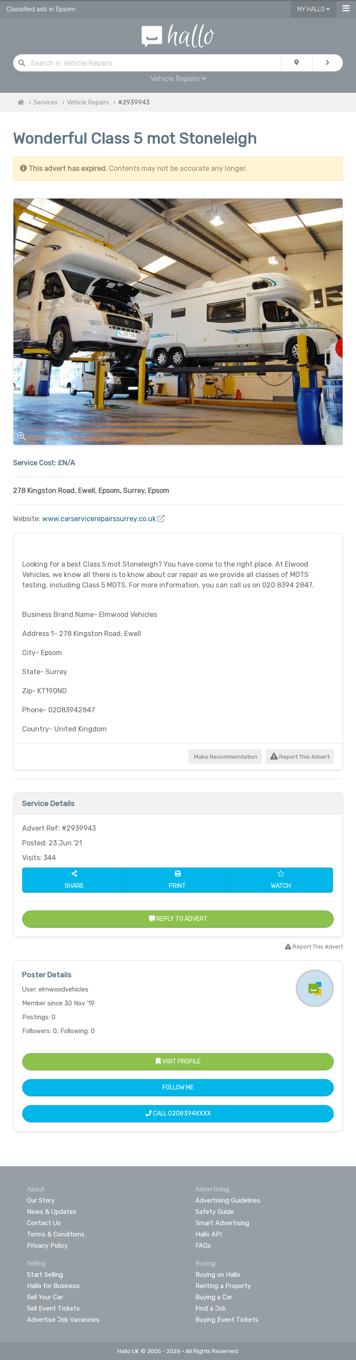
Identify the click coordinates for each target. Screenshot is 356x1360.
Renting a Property (223, 1286)
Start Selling (45, 1274)
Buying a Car (213, 1297)
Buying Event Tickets (226, 1320)
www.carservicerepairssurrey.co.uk (99, 519)
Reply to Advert (181, 919)
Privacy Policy (47, 1245)
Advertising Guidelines (227, 1200)
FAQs (203, 1245)
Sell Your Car (45, 1297)
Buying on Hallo (217, 1274)
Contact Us (44, 1223)
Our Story (41, 1200)
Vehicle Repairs (88, 102)
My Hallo (311, 9)
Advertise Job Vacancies (63, 1320)
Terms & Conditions (56, 1234)
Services (45, 102)
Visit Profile (181, 1061)
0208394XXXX (189, 1113)
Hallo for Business (53, 1286)
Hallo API (208, 1234)
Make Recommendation (225, 756)
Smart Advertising (222, 1223)
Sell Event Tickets (53, 1308)
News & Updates (51, 1212)
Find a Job (210, 1308)
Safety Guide (214, 1212)
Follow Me (178, 1087)
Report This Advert (304, 756)
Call (181, 1113)
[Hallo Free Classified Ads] (178, 35)
